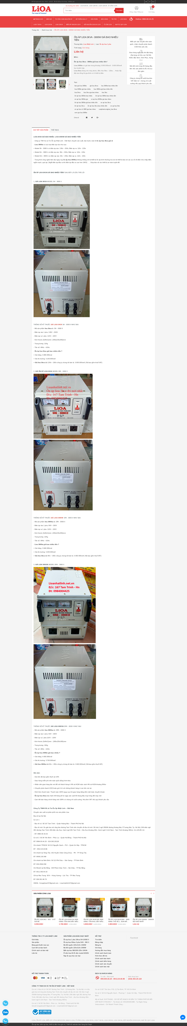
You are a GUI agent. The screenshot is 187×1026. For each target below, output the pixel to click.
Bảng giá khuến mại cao (40, 945)
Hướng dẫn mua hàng (103, 950)
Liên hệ (34, 953)
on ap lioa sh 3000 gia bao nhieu (85, 109)
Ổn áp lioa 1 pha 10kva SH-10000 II (76, 939)
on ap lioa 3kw (115, 106)
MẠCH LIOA (70, 1020)
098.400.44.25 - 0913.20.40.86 (113, 979)
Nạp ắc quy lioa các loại (72, 956)
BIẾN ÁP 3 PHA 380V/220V (55, 1020)
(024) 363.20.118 (135, 979)
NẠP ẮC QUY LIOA (148, 1020)
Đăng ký (140, 12)
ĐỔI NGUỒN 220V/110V (131, 1020)
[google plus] (153, 1)
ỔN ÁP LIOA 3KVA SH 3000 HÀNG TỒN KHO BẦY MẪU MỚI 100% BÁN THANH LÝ (117, 922)
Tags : (76, 82)
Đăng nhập (133, 12)
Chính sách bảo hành (102, 958)
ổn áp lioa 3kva (80, 106)
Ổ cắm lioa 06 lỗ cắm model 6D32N (76, 953)
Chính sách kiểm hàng (103, 961)
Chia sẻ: (76, 117)
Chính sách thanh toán (103, 953)
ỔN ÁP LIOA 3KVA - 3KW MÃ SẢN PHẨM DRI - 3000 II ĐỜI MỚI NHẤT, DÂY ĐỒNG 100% (44, 922)
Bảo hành (104, 19)
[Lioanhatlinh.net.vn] (46, 10)
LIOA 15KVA (118, 1020)
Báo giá (71, 1)
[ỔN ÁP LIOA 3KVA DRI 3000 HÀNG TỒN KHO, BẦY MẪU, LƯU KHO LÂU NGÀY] (143, 907)
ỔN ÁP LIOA (40, 1020)
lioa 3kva (77, 92)
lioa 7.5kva (37, 24)
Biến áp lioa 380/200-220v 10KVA (75, 950)
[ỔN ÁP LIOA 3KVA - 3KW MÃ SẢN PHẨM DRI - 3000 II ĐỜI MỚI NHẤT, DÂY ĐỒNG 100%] (44, 907)
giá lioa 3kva (94, 86)
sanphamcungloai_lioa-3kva (108, 109)
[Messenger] (182, 1017)
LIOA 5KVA (89, 1020)
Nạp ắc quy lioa (121, 24)
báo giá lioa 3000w (81, 86)
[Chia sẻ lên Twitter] (92, 117)
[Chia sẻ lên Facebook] (87, 117)
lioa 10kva (48, 24)
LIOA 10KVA (108, 1020)
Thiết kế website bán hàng (75, 1024)
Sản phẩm (94, 19)
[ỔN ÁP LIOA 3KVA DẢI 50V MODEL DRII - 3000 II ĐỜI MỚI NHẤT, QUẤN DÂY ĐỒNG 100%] (69, 907)
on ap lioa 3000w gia (81, 99)
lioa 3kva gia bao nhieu (91, 92)
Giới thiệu (35, 939)
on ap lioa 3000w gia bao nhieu (101, 99)
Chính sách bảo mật (102, 966)
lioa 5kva (123, 19)
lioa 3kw (104, 92)
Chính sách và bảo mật (40, 950)
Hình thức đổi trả (101, 956)
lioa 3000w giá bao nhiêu (83, 89)
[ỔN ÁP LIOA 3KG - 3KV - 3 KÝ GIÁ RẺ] (93, 907)
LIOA (33, 1020)
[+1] (97, 117)
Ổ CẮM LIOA (80, 1020)
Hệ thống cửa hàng (61, 1)
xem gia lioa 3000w (81, 112)
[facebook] (150, 1)
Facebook (134, 938)
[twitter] (146, 1)
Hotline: (145, 19)
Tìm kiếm (98, 939)
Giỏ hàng (98, 948)
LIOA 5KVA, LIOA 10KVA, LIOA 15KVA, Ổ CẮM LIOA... (99, 6)
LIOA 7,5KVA (98, 1020)
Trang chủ (39, 19)
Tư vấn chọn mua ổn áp (63, 19)
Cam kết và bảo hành (39, 948)
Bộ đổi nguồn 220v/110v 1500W (75, 945)
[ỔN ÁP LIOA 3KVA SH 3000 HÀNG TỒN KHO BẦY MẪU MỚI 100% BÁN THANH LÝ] (118, 907)
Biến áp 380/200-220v (73, 24)
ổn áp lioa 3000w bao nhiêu (83, 96)
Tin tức (114, 19)
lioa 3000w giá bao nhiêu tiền (103, 89)
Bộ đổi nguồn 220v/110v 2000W (75, 948)
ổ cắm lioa (108, 24)
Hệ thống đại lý (81, 19)
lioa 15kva (59, 24)
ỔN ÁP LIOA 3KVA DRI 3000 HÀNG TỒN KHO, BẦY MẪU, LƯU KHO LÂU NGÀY (142, 922)
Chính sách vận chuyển (103, 964)
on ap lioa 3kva (106, 102)
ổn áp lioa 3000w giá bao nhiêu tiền (86, 102)
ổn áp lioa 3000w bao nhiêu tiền (105, 96)
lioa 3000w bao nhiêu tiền (109, 86)
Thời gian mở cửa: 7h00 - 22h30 (43, 1)
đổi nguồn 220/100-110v (92, 24)
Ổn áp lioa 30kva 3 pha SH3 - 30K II (76, 942)
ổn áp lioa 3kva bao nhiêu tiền (97, 106)
